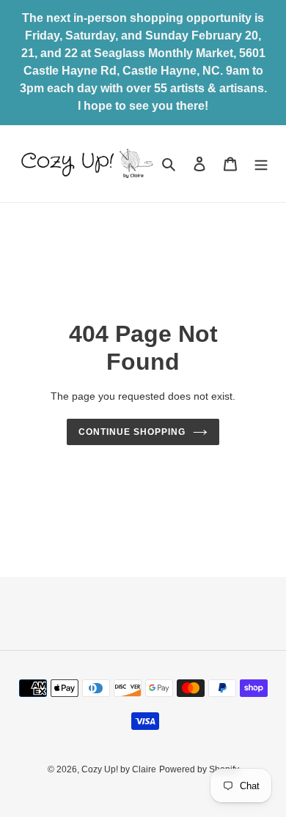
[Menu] (261, 163)
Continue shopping (132, 432)
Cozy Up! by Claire (118, 769)
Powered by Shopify (199, 769)
